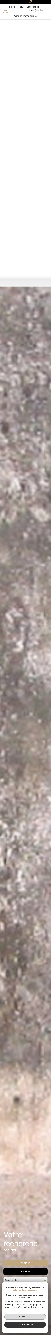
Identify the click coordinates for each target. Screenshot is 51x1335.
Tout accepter (25, 1324)
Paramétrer (25, 1316)
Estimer (25, 1271)
